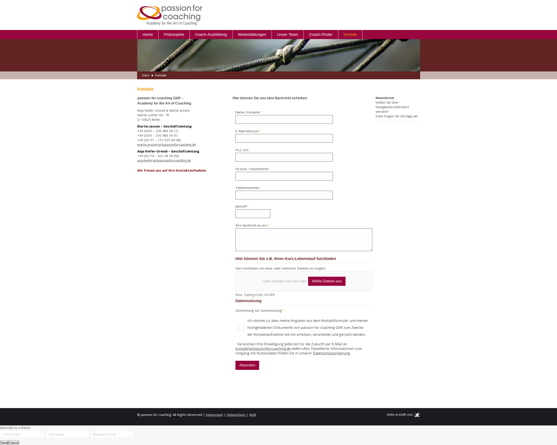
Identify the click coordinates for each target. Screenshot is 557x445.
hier (409, 116)
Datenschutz (236, 414)
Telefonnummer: (247, 187)
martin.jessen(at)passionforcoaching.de (166, 144)
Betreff (241, 206)
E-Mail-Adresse (247, 131)
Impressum (214, 414)
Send (4, 443)
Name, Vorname (248, 112)
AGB (252, 414)
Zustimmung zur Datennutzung (259, 310)
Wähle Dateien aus (327, 281)
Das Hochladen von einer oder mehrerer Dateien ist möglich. (280, 268)
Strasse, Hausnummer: (252, 169)
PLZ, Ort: (242, 150)
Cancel (14, 443)
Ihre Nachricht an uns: (252, 225)
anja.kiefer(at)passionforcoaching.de (164, 160)
